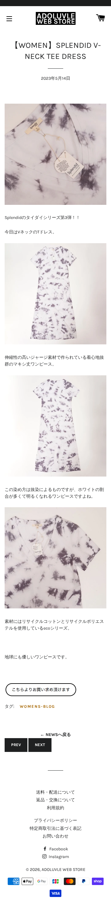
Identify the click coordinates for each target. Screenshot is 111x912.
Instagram (58, 856)
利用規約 (55, 807)
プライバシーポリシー (55, 820)
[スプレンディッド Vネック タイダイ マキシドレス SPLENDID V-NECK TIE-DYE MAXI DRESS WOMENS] (41, 695)
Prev (16, 744)
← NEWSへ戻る (55, 734)
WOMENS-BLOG (37, 706)
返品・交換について (55, 800)
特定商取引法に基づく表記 (55, 828)
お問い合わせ (55, 836)
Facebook (58, 849)
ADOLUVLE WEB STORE (63, 869)
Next (40, 744)
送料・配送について (55, 792)
